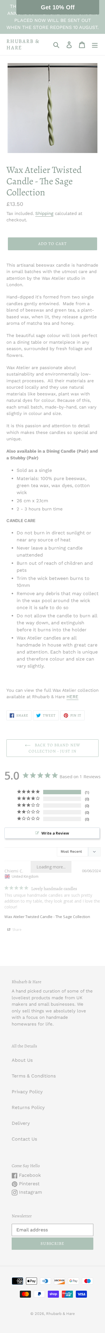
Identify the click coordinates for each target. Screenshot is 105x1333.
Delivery (21, 1123)
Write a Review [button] (55, 833)
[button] (57, 7)
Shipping (44, 213)
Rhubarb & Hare (23, 44)
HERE (72, 696)
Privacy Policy (27, 1091)
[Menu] (94, 44)
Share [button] (16, 929)
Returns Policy (28, 1107)
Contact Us (24, 1139)
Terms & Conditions (34, 1076)
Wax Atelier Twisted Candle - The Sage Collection (47, 916)
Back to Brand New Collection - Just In (54, 748)
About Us (22, 1060)
